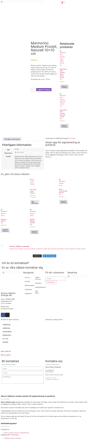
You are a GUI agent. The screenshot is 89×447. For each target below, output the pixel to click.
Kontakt (27, 281)
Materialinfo (7, 332)
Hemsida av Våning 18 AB (53, 319)
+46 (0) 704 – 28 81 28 (50, 378)
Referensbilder (29, 285)
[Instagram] (7, 315)
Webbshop (6, 325)
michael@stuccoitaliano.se (52, 379)
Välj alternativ (34, 202)
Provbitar (72, 138)
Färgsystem (7, 335)
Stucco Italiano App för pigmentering (16, 433)
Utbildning (28, 289)
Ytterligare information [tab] (12, 139)
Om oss (27, 277)
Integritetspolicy (39, 287)
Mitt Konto (37, 292)
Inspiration (28, 293)
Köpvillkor (38, 283)
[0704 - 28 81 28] (3, 348)
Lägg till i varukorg (44, 90)
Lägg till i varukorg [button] (64, 86)
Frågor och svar (38, 278)
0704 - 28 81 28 (6, 351)
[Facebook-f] (3, 315)
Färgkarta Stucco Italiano (12, 438)
